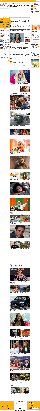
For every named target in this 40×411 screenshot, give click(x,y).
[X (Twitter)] (28, 11)
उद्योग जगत (38, 56)
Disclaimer (8, 405)
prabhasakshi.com (23, 405)
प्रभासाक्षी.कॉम (16, 403)
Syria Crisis (21, 62)
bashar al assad (13, 62)
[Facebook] (12, 58)
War (19, 62)
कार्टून (2, 407)
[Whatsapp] (15, 58)
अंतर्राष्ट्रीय (13, 3)
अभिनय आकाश (11, 18)
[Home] (11, 3)
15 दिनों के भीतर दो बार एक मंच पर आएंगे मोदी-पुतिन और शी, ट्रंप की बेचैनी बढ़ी (36, 5)
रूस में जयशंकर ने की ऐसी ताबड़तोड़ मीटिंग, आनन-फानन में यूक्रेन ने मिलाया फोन (24, 393)
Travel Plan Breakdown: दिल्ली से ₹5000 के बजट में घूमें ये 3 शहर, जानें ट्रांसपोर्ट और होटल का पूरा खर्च (34, 45)
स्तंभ (35, 3)
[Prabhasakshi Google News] (29, 18)
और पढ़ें (8, 60)
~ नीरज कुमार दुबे (35, 6)
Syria (17, 62)
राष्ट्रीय (38, 53)
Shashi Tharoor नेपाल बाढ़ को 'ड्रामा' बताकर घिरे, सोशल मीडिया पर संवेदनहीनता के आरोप (35, 52)
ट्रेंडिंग (5, 28)
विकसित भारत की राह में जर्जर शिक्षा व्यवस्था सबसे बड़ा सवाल (36, 11)
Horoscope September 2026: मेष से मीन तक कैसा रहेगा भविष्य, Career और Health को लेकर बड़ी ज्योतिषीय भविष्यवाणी (35, 48)
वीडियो (2, 405)
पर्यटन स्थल (38, 46)
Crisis (15, 62)
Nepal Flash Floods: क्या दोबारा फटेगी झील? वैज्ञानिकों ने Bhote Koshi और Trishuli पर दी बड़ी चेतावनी (15, 394)
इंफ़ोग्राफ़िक (3, 406)
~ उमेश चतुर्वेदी (35, 9)
